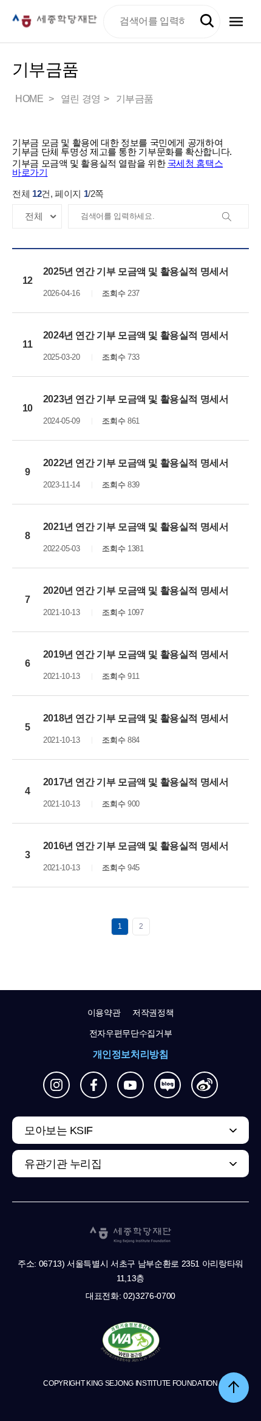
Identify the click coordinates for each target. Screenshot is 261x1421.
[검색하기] (207, 21)
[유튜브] (130, 1085)
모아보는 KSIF (58, 1130)
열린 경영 (81, 99)
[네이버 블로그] (167, 1085)
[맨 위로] (234, 1387)
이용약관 (104, 1012)
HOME (30, 99)
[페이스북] (93, 1085)
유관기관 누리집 (62, 1164)
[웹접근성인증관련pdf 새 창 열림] (131, 1342)
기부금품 (135, 99)
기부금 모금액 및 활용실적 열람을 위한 (117, 167)
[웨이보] (204, 1085)
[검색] (236, 217)
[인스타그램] (56, 1085)
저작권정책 (153, 1012)
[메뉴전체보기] (236, 21)
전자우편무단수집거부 (130, 1033)
